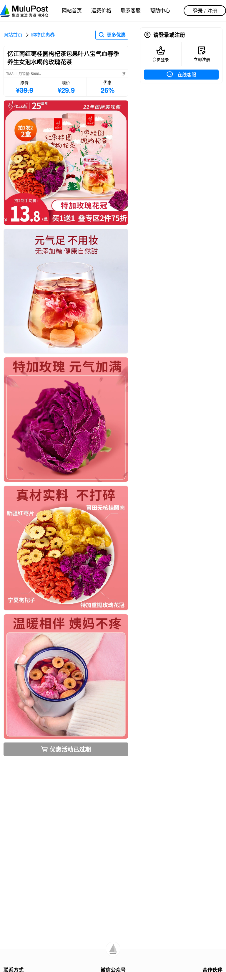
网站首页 (72, 10)
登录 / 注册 (205, 10)
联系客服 (131, 10)
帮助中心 (160, 10)
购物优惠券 (43, 34)
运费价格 (101, 10)
